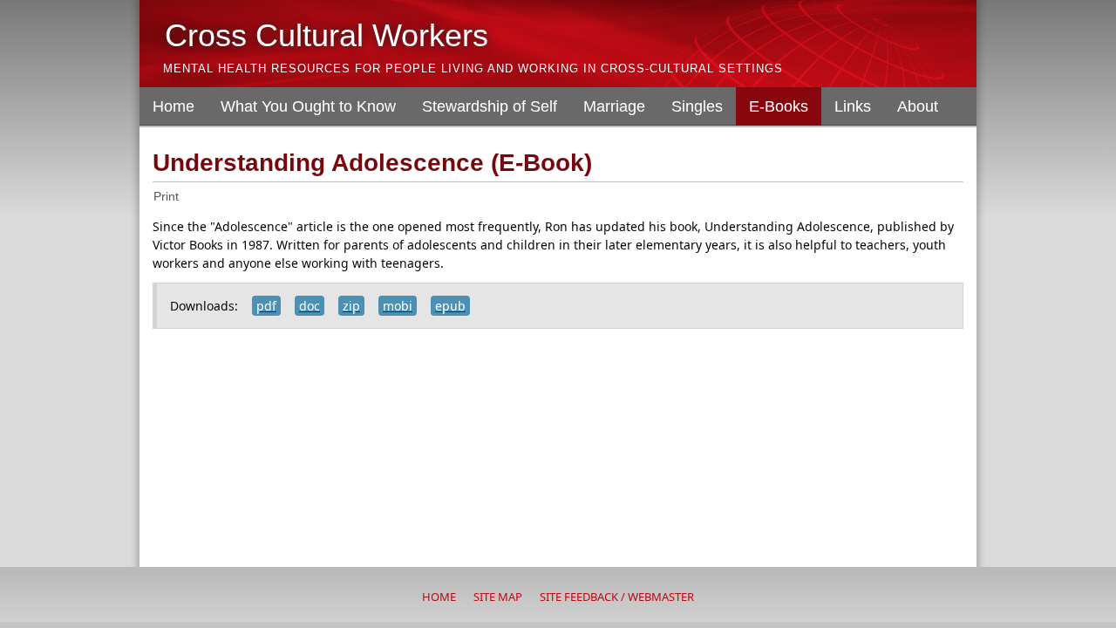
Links (852, 106)
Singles (697, 106)
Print (166, 196)
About (917, 106)
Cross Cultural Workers (326, 35)
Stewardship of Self (489, 106)
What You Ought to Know (308, 106)
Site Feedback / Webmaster (617, 596)
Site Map (497, 596)
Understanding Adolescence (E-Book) (372, 162)
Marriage (614, 106)
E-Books (778, 106)
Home (173, 106)
